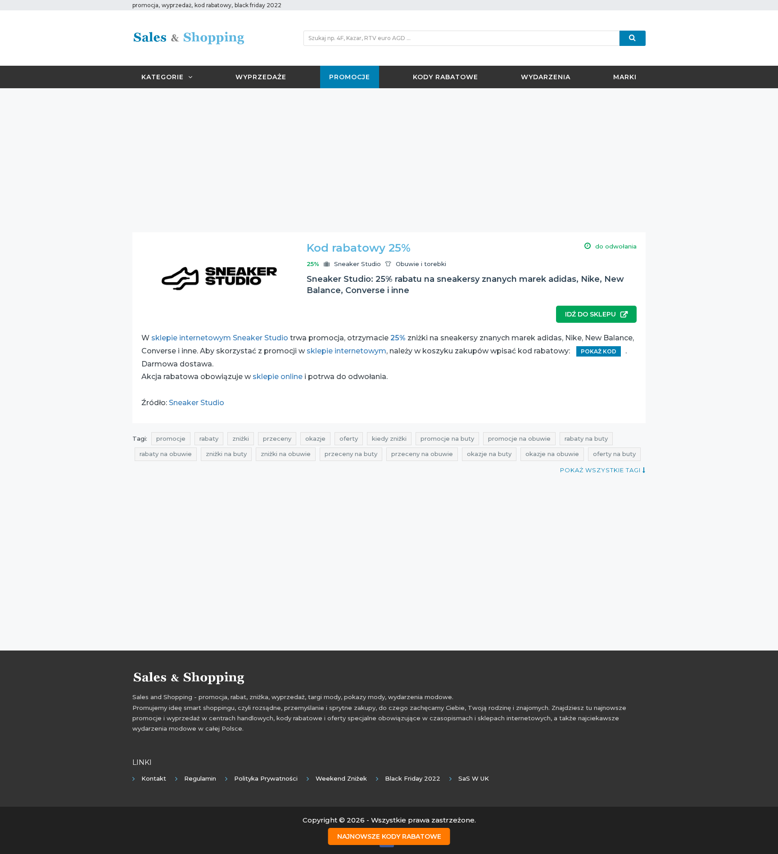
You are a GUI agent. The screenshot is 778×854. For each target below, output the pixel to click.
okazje (315, 438)
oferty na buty (614, 453)
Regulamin (200, 778)
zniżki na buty (226, 453)
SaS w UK (473, 778)
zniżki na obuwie (286, 453)
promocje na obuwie (519, 438)
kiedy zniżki (389, 438)
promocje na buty (447, 438)
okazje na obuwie (552, 453)
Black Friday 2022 (412, 778)
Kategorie (162, 77)
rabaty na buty (586, 438)
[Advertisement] (389, 160)
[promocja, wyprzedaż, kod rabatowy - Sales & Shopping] (188, 37)
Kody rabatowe (445, 77)
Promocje (349, 77)
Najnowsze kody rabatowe (389, 836)
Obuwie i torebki (421, 263)
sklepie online (278, 376)
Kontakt (153, 778)
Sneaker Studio (357, 263)
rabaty (208, 438)
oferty (348, 438)
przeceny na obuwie (422, 453)
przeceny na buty (351, 453)
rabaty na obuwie (166, 453)
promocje (170, 438)
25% (398, 338)
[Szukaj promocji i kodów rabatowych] (633, 38)
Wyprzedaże (260, 77)
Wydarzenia (545, 77)
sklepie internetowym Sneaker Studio (219, 338)
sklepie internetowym (346, 351)
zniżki (240, 438)
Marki (625, 77)
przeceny (277, 438)
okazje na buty (489, 453)
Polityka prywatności (266, 778)
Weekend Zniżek (341, 778)
